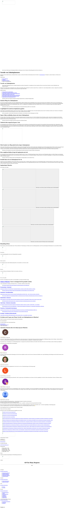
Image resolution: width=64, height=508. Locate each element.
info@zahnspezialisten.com (4, 324)
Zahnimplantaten (42, 74)
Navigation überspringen (4, 471)
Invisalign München (5, 476)
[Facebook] (32, 413)
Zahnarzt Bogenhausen (5, 481)
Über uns (3, 486)
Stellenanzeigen (4, 497)
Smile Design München (5, 474)
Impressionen (4, 496)
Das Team (3, 487)
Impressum (3, 503)
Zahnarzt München (5, 78)
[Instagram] (32, 415)
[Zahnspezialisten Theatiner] (32, 3)
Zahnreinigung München (6, 475)
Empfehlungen (4, 495)
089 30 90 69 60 (2, 441)
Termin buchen (2, 77)
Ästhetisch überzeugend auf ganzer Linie (8, 94)
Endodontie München (5, 473)
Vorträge (3, 493)
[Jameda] (32, 412)
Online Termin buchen (3, 325)
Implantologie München (5, 80)
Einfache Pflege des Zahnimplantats (7, 91)
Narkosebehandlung (5, 494)
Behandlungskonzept (5, 492)
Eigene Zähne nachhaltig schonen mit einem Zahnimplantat (11, 93)
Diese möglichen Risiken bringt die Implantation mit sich (10, 96)
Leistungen (4, 79)
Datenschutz (4, 502)
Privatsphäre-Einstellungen (6, 501)
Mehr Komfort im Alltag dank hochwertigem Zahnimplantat (11, 95)
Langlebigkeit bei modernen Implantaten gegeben (9, 92)
